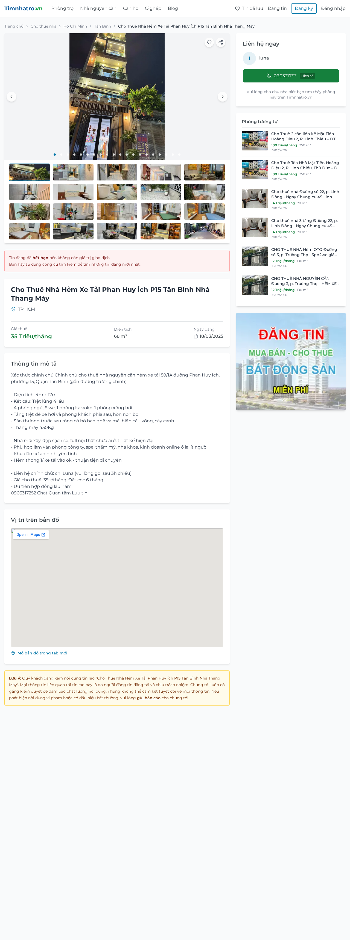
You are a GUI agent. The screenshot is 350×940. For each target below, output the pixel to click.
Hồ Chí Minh (75, 26)
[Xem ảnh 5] (81, 154)
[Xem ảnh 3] (68, 154)
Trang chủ (14, 26)
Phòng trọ (62, 8)
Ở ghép (153, 8)
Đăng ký (304, 8)
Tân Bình (102, 26)
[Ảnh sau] (223, 97)
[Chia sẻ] (220, 42)
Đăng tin (277, 8)
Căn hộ (130, 8)
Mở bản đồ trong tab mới (42, 653)
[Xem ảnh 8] (100, 154)
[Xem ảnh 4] (74, 154)
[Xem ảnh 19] (173, 154)
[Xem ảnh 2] (61, 154)
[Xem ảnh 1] (54, 154)
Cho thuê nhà (43, 26)
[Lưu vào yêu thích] (209, 42)
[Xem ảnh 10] (113, 154)
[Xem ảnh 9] (107, 154)
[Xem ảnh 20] (179, 154)
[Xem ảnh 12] (127, 154)
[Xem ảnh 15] (146, 154)
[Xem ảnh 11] (120, 154)
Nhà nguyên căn (98, 8)
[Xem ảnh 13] (133, 154)
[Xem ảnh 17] (159, 154)
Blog (173, 8)
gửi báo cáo (149, 697)
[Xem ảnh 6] (87, 154)
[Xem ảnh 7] (94, 154)
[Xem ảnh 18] (166, 154)
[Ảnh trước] (11, 97)
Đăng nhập (333, 8)
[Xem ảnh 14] (140, 154)
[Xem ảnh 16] (153, 154)
